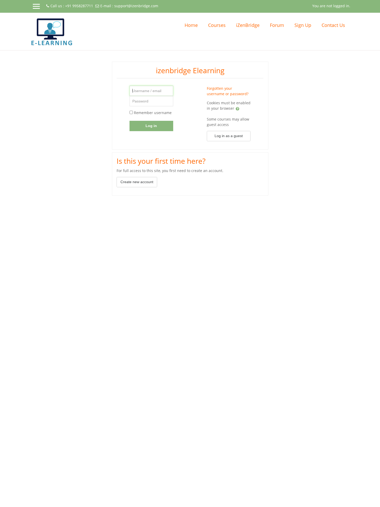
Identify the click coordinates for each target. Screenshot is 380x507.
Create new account (136, 182)
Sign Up (302, 25)
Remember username (153, 112)
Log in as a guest (229, 136)
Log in (151, 126)
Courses (217, 25)
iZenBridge (248, 25)
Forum (277, 25)
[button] (307, 5)
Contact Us (333, 25)
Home (191, 25)
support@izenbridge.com (136, 5)
